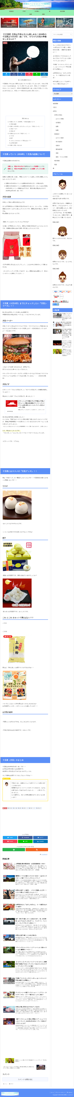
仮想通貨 (55, 103)
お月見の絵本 (13, 143)
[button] (71, 34)
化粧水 (58, 145)
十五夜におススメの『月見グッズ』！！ (19, 133)
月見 (20, 808)
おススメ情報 (60, 119)
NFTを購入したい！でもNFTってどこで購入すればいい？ (62, 83)
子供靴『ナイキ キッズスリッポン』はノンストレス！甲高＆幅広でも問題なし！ (62, 67)
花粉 (57, 153)
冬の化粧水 (59, 141)
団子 (11, 138)
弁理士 (55, 111)
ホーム (52, 1092)
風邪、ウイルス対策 (61, 157)
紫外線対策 (59, 149)
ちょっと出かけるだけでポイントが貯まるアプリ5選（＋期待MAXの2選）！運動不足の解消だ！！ (62, 48)
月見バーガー (13, 128)
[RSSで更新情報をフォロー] (37, 849)
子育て (5, 808)
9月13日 (10, 808)
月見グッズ (25, 808)
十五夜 (16, 808)
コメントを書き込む (25, 1079)
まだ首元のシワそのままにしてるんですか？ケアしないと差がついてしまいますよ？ (62, 58)
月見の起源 (13, 124)
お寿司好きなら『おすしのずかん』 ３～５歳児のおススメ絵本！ (62, 75)
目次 (23, 118)
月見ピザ (12, 131)
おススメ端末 (60, 138)
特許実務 (57, 160)
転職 (57, 130)
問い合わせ (69, 1092)
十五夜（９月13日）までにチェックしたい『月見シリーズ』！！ (26, 126)
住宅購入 (58, 122)
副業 (57, 126)
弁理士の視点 (58, 115)
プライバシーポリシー (60, 1092)
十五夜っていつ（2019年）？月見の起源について (22, 121)
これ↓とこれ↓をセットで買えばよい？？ (20, 140)
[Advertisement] (25, 104)
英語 (55, 164)
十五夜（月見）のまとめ (15, 145)
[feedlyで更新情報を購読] (14, 849)
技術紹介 (57, 134)
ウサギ (12, 135)
